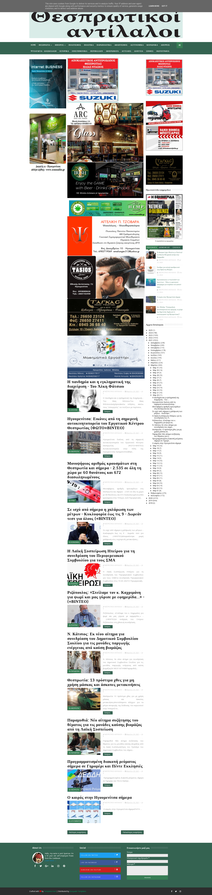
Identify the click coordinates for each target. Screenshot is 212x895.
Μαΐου (154, 360)
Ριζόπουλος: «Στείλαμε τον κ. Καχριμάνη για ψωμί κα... (164, 421)
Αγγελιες (126, 51)
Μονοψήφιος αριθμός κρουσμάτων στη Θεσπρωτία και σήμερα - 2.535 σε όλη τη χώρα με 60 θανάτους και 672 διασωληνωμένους (104, 470)
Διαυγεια (138, 51)
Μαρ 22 (156, 390)
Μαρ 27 (156, 377)
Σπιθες (149, 51)
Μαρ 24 (156, 385)
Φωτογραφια (162, 51)
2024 (151, 333)
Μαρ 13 (156, 460)
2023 (151, 335)
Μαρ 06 (156, 478)
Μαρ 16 (156, 453)
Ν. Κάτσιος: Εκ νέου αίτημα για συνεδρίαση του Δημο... (164, 426)
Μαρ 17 (156, 450)
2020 (151, 498)
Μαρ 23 (156, 387)
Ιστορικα (64, 51)
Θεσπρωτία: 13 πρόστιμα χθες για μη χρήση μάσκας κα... (167, 430)
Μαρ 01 (156, 490)
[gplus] (46, 866)
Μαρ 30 (156, 370)
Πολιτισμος (75, 45)
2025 (151, 330)
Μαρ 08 (156, 473)
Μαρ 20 (156, 395)
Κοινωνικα (152, 45)
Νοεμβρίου (155, 345)
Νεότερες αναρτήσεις (77, 832)
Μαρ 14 (156, 458)
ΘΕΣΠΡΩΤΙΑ (75, 451)
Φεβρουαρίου (156, 493)
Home (33, 45)
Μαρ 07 (156, 475)
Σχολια (176, 247)
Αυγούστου (156, 353)
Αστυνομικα (137, 45)
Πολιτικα (89, 45)
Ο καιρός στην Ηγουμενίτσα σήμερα (99, 797)
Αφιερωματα (112, 51)
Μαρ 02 (156, 488)
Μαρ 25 (156, 382)
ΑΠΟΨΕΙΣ (74, 410)
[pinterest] (64, 866)
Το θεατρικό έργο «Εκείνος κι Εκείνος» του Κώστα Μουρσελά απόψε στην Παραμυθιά (169, 254)
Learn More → (50, 860)
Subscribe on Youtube (91, 870)
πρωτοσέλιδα (160, 241)
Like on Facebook (89, 862)
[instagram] (58, 866)
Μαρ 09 (156, 471)
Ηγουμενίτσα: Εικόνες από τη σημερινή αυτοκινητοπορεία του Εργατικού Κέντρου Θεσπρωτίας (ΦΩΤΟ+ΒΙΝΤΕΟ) (105, 423)
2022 (151, 338)
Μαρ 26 (156, 380)
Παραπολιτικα (104, 45)
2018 (151, 503)
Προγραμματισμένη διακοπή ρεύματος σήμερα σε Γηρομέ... (167, 439)
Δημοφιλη (164, 247)
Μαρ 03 (156, 485)
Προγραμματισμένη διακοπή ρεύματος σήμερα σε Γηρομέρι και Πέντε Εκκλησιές (105, 764)
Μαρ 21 (156, 392)
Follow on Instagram (91, 877)
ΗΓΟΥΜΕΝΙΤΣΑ (76, 821)
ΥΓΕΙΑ (73, 501)
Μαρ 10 (156, 468)
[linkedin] (52, 866)
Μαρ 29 (156, 372)
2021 (151, 340)
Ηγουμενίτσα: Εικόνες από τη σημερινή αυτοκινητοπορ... (164, 403)
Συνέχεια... (107, 411)
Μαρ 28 (156, 375)
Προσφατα (152, 247)
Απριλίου (155, 362)
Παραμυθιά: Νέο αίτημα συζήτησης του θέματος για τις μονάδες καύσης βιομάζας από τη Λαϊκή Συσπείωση (104, 725)
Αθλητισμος (120, 45)
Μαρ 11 (156, 465)
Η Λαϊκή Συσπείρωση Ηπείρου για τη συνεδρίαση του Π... (166, 417)
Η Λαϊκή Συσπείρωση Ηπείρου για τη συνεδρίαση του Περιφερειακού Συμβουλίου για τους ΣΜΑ (101, 556)
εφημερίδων (170, 241)
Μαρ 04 (156, 483)
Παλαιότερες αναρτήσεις (132, 832)
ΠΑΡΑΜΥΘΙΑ (75, 671)
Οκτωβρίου (155, 347)
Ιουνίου (154, 358)
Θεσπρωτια (44, 45)
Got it (164, 6)
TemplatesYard (50, 891)
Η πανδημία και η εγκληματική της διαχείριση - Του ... (165, 398)
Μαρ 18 (156, 448)
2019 (151, 500)
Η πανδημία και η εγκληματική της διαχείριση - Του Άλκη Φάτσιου (99, 384)
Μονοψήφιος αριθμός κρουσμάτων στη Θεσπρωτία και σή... (166, 407)
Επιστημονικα (79, 51)
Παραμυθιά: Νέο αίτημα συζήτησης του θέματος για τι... (166, 435)
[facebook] (35, 866)
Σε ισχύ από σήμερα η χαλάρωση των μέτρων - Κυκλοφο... (167, 412)
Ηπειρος (59, 45)
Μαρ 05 (156, 480)
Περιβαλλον (96, 51)
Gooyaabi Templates (78, 891)
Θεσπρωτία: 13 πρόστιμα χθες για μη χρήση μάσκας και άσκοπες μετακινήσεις (103, 682)
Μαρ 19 (156, 446)
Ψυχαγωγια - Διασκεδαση (44, 51)
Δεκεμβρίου (156, 343)
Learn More (154, 6)
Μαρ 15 (156, 456)
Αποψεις (165, 45)
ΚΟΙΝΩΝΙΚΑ (75, 542)
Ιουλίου (154, 355)
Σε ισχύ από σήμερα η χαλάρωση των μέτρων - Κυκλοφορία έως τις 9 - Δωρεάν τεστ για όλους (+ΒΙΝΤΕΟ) (104, 514)
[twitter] (40, 866)
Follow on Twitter (89, 855)
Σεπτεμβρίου (156, 350)
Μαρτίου (154, 365)
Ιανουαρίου (155, 495)
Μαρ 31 (156, 368)
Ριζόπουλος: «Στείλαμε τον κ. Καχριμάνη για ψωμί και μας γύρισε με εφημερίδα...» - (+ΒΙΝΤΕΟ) (105, 597)
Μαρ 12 (156, 463)
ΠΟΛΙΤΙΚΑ (74, 584)
